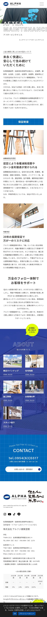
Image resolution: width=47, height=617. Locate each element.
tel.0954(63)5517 (23, 458)
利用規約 (30, 599)
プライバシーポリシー (18, 599)
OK (15, 613)
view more (7, 374)
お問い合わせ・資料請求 (23, 469)
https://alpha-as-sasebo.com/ (14, 554)
